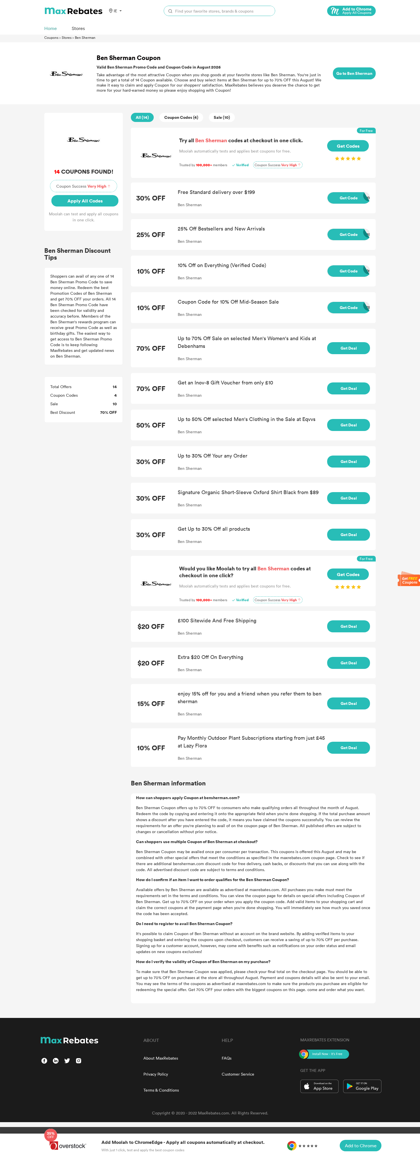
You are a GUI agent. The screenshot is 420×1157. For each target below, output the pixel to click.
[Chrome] (351, 11)
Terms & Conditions (161, 1090)
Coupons (51, 37)
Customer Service (238, 1074)
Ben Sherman (85, 37)
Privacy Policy (155, 1074)
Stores (66, 37)
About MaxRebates (160, 1058)
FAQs (226, 1058)
